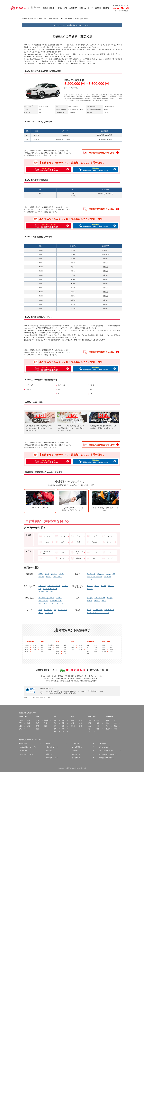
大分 (103, 649)
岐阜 (57, 654)
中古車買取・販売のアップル (29, 19)
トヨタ (62, 536)
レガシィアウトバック (50, 589)
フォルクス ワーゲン (78, 552)
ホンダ (94, 536)
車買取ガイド (24, 750)
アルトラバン (57, 576)
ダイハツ (94, 542)
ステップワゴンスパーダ (94, 576)
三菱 (78, 542)
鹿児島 (104, 651)
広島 (95, 647)
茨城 (42, 651)
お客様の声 (48, 754)
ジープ (110, 558)
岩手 (26, 647)
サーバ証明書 (88, 691)
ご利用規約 (102, 743)
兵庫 (80, 649)
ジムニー (54, 574)
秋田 (26, 649)
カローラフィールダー (46, 591)
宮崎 (111, 649)
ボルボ (78, 558)
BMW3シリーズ (109, 610)
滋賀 (72, 647)
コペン (41, 613)
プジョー (63, 558)
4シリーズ (93, 385)
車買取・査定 (42, 19)
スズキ (62, 542)
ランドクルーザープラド (46, 598)
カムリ (104, 600)
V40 (40, 589)
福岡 (103, 645)
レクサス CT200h (56, 600)
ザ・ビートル (49, 613)
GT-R (40, 610)
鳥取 (88, 645)
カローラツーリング (54, 586)
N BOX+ (41, 576)
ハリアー (59, 598)
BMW (63, 552)
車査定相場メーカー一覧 (28, 747)
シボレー (94, 558)
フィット (111, 586)
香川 (88, 651)
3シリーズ (61, 385)
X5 (59, 394)
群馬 (42, 649)
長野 (65, 645)
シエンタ (90, 579)
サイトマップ (76, 758)
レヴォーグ (42, 586)
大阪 (72, 645)
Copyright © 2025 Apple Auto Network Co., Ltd (72, 768)
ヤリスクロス (43, 603)
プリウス (90, 598)
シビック (90, 589)
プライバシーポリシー (106, 750)
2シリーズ (29, 385)
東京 (42, 645)
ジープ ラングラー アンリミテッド (98, 613)
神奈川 (50, 645)
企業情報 (75, 750)
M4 (59, 389)
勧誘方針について (104, 747)
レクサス (47, 536)
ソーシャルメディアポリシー (108, 754)
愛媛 (95, 651)
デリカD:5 (107, 576)
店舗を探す (48, 750)
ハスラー (61, 574)
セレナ (108, 574)
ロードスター (48, 610)
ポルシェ (110, 552)
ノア (113, 574)
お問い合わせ (76, 754)
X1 (91, 389)
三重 (65, 654)
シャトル (65, 586)
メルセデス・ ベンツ (47, 552)
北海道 (27, 645)
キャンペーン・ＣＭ (26, 754)
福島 (26, 651)
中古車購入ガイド (52, 747)
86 (55, 610)
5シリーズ (29, 389)
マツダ (110, 536)
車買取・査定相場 (53, 19)
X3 (26, 394)
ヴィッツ (90, 586)
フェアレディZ (62, 610)
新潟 (57, 645)
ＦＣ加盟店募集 (77, 747)
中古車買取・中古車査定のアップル (30, 740)
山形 (34, 649)
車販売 (47, 743)
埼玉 (42, 647)
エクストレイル (60, 603)
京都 (80, 645)
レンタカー (75, 743)
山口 (88, 649)
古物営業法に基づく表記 (106, 758)
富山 (57, 647)
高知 (88, 654)
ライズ (51, 603)
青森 (34, 645)
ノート (96, 586)
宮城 (34, 647)
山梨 (65, 649)
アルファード (91, 574)
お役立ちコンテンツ (51, 758)
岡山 (88, 647)
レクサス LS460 (99, 598)
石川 (65, 647)
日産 (78, 536)
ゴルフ (89, 610)
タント (47, 574)
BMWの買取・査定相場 (66, 19)
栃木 (49, 649)
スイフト (103, 586)
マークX (97, 600)
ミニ (47, 558)
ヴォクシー (100, 574)
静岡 (57, 651)
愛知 (65, 651)
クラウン (109, 598)
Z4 (91, 394)
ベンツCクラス (98, 610)
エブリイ (48, 576)
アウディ (94, 552)
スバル (47, 542)
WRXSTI (89, 600)
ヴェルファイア (43, 600)
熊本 (111, 647)
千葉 (49, 647)
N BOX (41, 574)
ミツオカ (110, 542)
